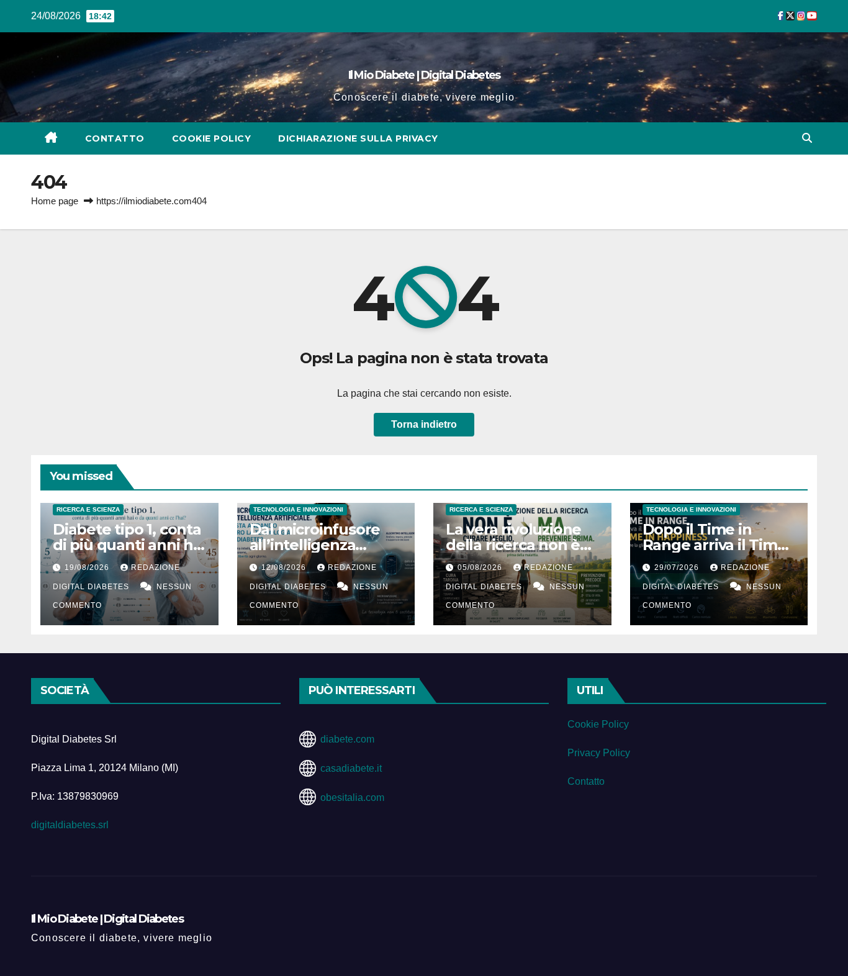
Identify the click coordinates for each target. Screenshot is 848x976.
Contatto (115, 138)
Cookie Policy (211, 138)
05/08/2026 (481, 567)
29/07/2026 (677, 567)
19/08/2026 (88, 567)
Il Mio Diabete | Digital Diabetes (424, 75)
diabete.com (347, 739)
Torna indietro (424, 424)
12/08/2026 (285, 567)
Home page (54, 201)
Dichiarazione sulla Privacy (358, 138)
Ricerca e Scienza (88, 509)
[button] (807, 138)
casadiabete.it (351, 768)
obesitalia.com (352, 797)
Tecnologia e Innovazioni (298, 509)
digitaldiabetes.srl (70, 825)
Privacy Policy (598, 753)
